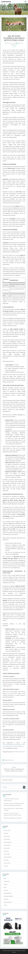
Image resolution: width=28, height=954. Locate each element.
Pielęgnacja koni (7, 893)
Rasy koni (6, 899)
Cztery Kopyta (6, 1)
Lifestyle (6, 890)
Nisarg (14, 952)
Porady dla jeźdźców (8, 896)
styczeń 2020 (7, 854)
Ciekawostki (7, 760)
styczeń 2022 (7, 839)
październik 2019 (7, 857)
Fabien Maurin (15, 751)
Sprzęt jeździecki (8, 902)
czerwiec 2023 (7, 830)
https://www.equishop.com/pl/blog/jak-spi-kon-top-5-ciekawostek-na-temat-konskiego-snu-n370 (14, 746)
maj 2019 (6, 866)
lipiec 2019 (6, 860)
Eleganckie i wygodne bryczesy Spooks (12, 818)
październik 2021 (7, 842)
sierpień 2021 (7, 848)
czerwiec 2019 (7, 863)
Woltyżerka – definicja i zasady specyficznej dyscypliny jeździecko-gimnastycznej (14, 769)
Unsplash (22, 751)
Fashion (5, 884)
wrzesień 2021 (7, 845)
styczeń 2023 (7, 836)
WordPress (18, 950)
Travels (5, 905)
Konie (12, 760)
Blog (5, 878)
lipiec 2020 (6, 851)
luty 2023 (6, 833)
